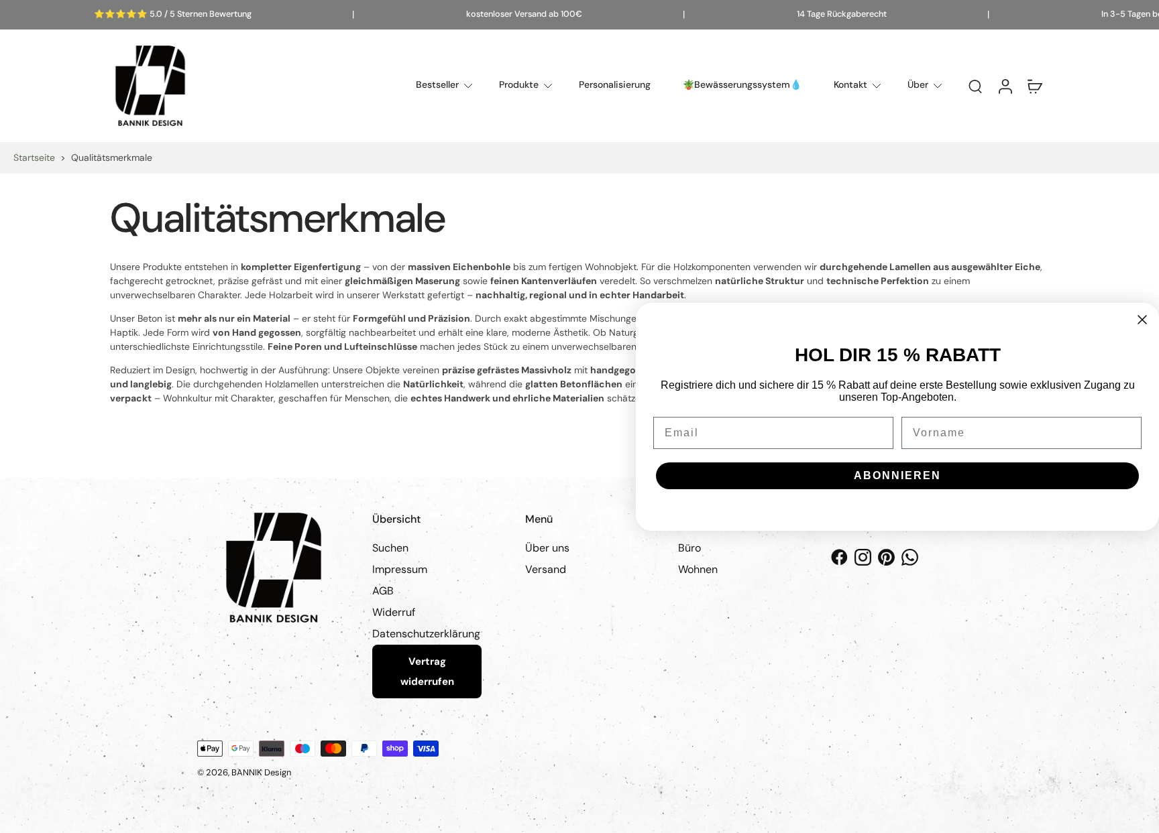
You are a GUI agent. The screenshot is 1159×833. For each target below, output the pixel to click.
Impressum (399, 569)
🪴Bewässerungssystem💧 (742, 84)
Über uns (547, 548)
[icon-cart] (1034, 86)
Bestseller (437, 84)
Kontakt (850, 84)
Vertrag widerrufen (427, 671)
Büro (689, 548)
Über (917, 84)
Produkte (519, 84)
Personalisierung (615, 84)
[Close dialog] (1142, 320)
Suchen (390, 548)
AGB (383, 591)
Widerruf (393, 612)
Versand (545, 569)
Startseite (34, 157)
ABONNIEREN (897, 475)
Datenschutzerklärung (426, 634)
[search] (975, 85)
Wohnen (698, 569)
